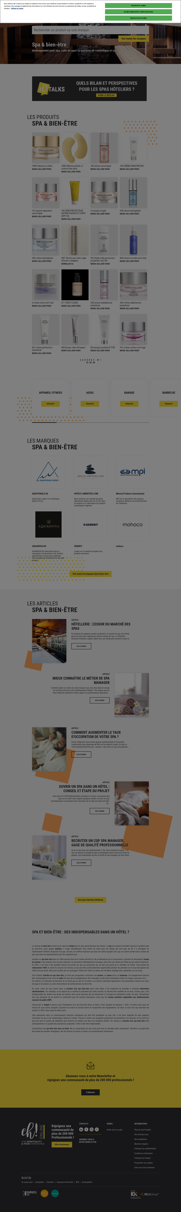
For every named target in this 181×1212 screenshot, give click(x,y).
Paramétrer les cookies (138, 5)
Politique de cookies (17, 8)
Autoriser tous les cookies (138, 18)
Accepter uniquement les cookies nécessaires (138, 12)
